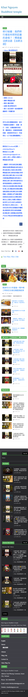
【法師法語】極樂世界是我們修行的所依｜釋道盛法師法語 (20, 488)
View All (25, 453)
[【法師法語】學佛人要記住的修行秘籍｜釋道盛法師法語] (7, 360)
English (3, 641)
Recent (15, 337)
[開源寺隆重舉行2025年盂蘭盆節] (6, 312)
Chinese (3, 652)
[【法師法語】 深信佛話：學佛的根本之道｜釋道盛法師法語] (7, 351)
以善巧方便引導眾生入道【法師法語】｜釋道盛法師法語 (18, 370)
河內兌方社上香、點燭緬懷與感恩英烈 (18, 329)
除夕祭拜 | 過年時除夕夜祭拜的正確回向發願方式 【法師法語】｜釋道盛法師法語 (19, 591)
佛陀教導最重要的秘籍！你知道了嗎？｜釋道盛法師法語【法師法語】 (20, 509)
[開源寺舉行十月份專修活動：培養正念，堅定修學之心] (6, 303)
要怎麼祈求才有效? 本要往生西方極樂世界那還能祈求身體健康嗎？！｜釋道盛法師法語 (13, 233)
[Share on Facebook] (20, 225)
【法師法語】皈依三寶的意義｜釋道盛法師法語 (18, 342)
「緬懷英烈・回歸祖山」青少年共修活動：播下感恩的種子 (18, 320)
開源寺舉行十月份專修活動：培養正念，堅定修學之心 (18, 302)
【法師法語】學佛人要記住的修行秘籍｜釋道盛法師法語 (18, 360)
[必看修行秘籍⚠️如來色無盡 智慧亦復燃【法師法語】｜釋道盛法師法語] (7, 570)
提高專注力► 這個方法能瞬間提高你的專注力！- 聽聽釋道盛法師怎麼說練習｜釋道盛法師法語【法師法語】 (11, 243)
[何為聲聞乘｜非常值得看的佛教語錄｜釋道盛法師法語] (8, 471)
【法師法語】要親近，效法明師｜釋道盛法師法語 (18, 416)
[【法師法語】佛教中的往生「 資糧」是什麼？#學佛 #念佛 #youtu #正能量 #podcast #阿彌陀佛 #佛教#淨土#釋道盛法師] (7, 556)
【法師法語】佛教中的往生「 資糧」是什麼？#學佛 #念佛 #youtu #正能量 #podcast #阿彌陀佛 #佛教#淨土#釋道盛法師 (19, 554)
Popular (6, 337)
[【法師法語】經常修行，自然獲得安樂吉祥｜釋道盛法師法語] (7, 436)
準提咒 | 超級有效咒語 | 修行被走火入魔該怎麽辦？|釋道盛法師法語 (18, 425)
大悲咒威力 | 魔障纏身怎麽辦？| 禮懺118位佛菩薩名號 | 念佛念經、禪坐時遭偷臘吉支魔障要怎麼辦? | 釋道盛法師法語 (18, 406)
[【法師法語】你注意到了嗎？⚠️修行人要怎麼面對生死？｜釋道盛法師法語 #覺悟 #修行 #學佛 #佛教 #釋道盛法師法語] (8, 521)
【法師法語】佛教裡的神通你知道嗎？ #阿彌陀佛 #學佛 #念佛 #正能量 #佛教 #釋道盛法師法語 (20, 499)
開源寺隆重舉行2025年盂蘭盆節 (18, 311)
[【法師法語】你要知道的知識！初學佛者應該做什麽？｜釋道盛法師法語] (7, 606)
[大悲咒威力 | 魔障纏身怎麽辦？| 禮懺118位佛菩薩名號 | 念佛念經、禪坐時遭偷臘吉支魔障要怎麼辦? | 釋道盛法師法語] (7, 407)
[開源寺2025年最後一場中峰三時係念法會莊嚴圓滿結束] (14, 275)
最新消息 (4, 284)
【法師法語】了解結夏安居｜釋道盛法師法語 (19, 579)
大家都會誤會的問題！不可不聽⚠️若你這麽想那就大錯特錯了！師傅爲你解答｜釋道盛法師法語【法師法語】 (20, 532)
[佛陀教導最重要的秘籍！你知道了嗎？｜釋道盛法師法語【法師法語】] (8, 510)
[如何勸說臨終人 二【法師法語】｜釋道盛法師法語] (7, 380)
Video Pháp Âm (5, 663)
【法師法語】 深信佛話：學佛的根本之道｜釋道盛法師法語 (18, 351)
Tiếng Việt (4, 655)
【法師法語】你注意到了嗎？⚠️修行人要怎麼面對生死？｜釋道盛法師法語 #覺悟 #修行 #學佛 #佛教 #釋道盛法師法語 (20, 520)
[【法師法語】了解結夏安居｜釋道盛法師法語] (7, 581)
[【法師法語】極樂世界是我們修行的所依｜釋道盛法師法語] (8, 489)
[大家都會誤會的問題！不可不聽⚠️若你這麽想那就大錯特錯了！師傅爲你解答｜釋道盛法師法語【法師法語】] (8, 533)
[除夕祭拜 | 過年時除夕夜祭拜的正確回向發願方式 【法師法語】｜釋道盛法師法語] (7, 593)
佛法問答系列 (12, 106)
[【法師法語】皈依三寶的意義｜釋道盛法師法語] (7, 343)
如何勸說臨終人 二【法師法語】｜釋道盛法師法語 (18, 380)
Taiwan (3, 644)
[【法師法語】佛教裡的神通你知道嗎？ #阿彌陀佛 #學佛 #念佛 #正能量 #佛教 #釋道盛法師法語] (8, 500)
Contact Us (4, 659)
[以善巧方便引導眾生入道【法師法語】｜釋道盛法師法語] (7, 370)
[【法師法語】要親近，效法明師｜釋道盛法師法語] (7, 417)
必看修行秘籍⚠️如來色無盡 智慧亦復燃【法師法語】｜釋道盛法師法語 (19, 568)
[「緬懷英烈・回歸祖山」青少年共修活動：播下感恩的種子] (6, 321)
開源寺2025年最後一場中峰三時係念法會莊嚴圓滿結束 (13, 289)
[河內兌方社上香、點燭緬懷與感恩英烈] (6, 330)
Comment (23, 337)
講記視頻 (4, 28)
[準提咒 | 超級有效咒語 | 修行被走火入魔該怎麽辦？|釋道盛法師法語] (7, 426)
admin (12, 47)
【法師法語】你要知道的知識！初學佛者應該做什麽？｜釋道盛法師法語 (19, 604)
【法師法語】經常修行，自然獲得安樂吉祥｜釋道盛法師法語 (18, 435)
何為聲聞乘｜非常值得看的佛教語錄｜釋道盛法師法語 (20, 469)
